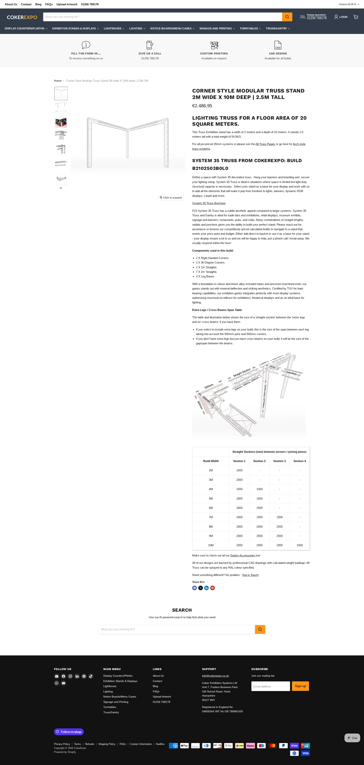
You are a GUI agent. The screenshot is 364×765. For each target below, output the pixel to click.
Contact (26, 4)
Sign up (300, 686)
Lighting (136, 28)
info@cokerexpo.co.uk (215, 675)
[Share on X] (200, 588)
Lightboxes (113, 28)
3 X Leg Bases (205, 276)
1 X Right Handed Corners (212, 258)
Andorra (347, 4)
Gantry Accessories (243, 555)
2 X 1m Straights (206, 267)
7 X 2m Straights (206, 271)
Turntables (249, 28)
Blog (38, 4)
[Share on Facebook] (194, 588)
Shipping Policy (106, 744)
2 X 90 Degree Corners (210, 262)
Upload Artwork (66, 4)
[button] (61, 93)
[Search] (287, 17)
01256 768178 (90, 4)
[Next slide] (61, 188)
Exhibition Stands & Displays (74, 28)
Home (58, 80)
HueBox (160, 744)
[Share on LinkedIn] (206, 588)
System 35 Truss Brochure (209, 203)
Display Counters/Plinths (25, 28)
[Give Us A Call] (150, 50)
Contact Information (141, 744)
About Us (11, 4)
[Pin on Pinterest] (212, 588)
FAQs (49, 4)
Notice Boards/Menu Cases (171, 28)
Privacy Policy (62, 744)
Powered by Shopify (65, 752)
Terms (77, 744)
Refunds (89, 744)
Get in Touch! (250, 575)
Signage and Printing (216, 28)
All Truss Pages (265, 144)
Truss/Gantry (277, 28)
